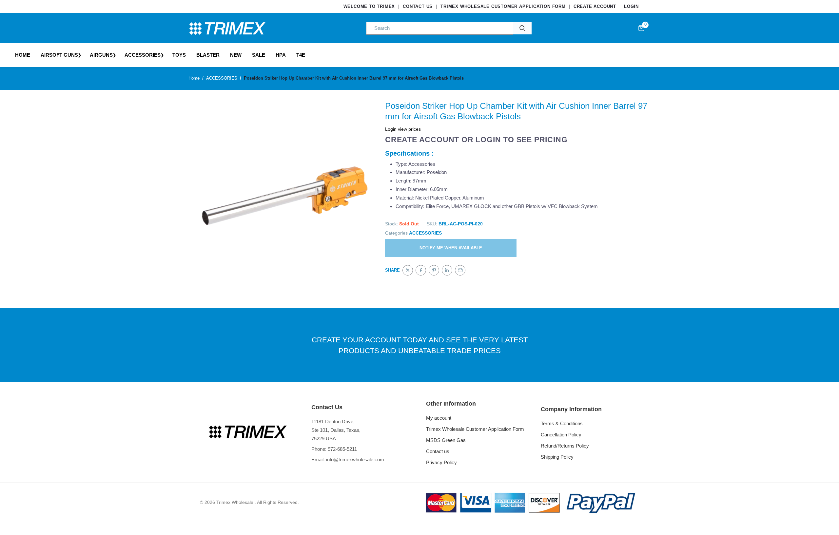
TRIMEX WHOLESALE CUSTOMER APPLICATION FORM (503, 6)
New (236, 55)
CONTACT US (418, 6)
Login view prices (403, 129)
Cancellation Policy (561, 434)
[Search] (522, 28)
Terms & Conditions (562, 423)
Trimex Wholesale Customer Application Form (475, 429)
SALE (258, 55)
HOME (22, 55)
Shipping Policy (557, 457)
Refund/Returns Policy (565, 446)
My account (438, 418)
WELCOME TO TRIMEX (369, 6)
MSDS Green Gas (446, 440)
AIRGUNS (101, 55)
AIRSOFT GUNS (59, 55)
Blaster (208, 55)
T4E (300, 55)
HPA (281, 55)
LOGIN (631, 6)
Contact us (437, 451)
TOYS (179, 55)
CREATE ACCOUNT (595, 6)
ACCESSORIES (143, 55)
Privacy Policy (441, 462)
